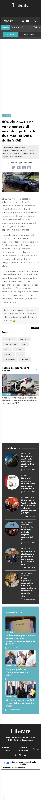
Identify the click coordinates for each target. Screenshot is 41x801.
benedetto (9, 339)
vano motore (11, 344)
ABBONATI (9, 21)
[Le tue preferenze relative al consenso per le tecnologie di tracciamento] (4, 799)
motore (19, 349)
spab (20, 354)
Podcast (26, 27)
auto (7, 349)
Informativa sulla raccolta (14, 767)
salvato (8, 354)
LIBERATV (13, 163)
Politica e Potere (29, 34)
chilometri (10, 359)
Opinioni (15, 27)
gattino (24, 339)
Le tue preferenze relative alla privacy (22, 763)
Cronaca (10, 34)
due (24, 344)
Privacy (36, 749)
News (5, 27)
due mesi (24, 359)
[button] (15, 755)
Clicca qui (9, 317)
